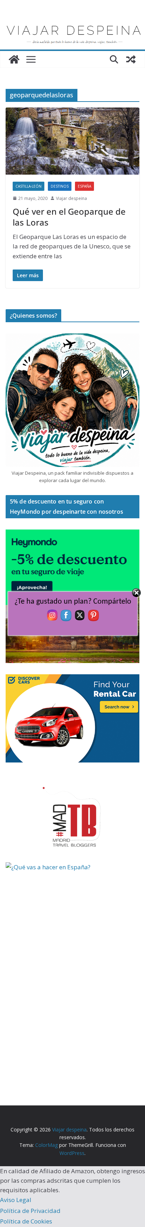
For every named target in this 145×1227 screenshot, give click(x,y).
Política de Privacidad (30, 1211)
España (84, 186)
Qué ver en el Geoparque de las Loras (69, 217)
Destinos (60, 186)
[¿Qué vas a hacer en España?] (58, 867)
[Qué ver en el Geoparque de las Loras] (72, 141)
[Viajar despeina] (72, 22)
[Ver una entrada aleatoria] (130, 59)
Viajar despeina (71, 198)
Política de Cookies (26, 1221)
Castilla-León (28, 186)
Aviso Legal (15, 1200)
